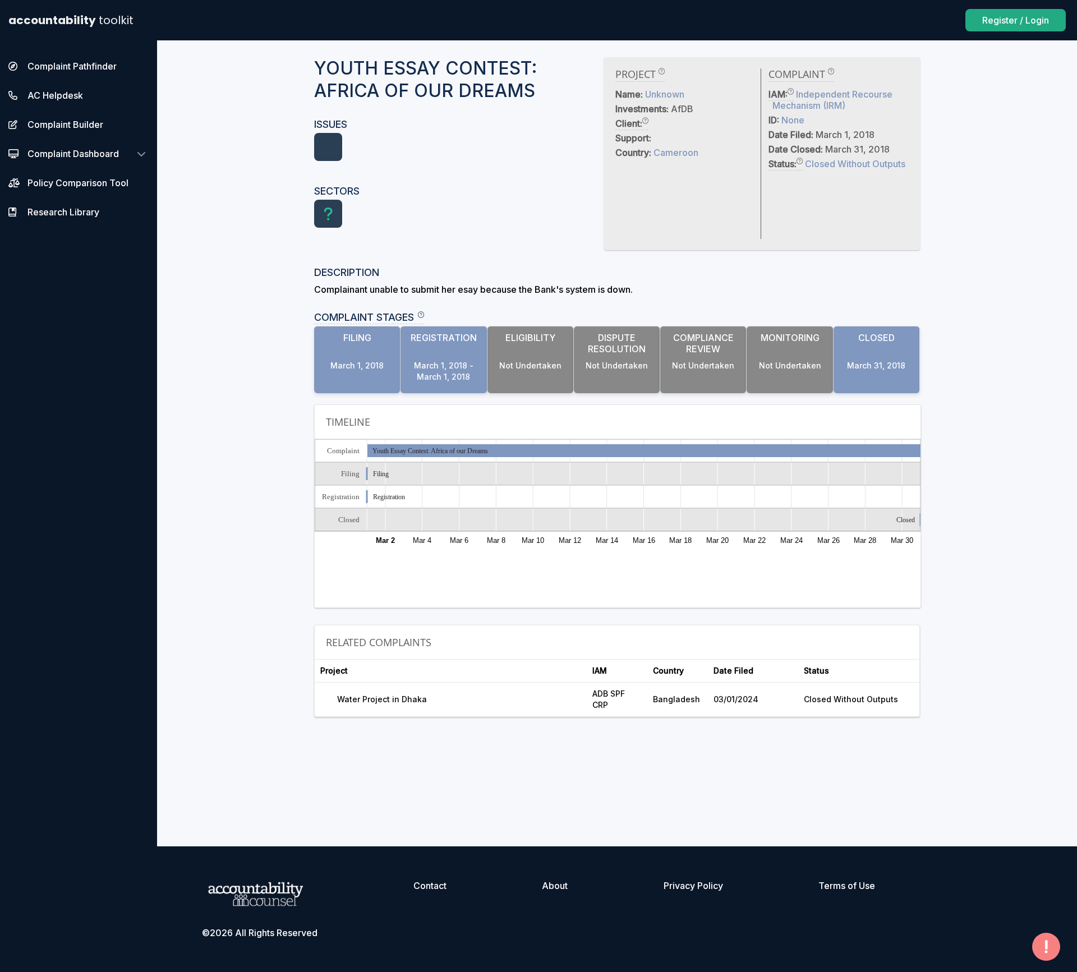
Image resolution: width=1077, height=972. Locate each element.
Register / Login (1015, 20)
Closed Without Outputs (855, 163)
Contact (430, 885)
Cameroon (675, 152)
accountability (71, 20)
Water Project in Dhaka (382, 699)
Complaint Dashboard (73, 153)
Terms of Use (846, 885)
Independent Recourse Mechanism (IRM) (832, 100)
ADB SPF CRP (608, 699)
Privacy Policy (693, 885)
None (792, 120)
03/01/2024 (736, 699)
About (555, 885)
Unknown (664, 94)
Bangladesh (676, 699)
